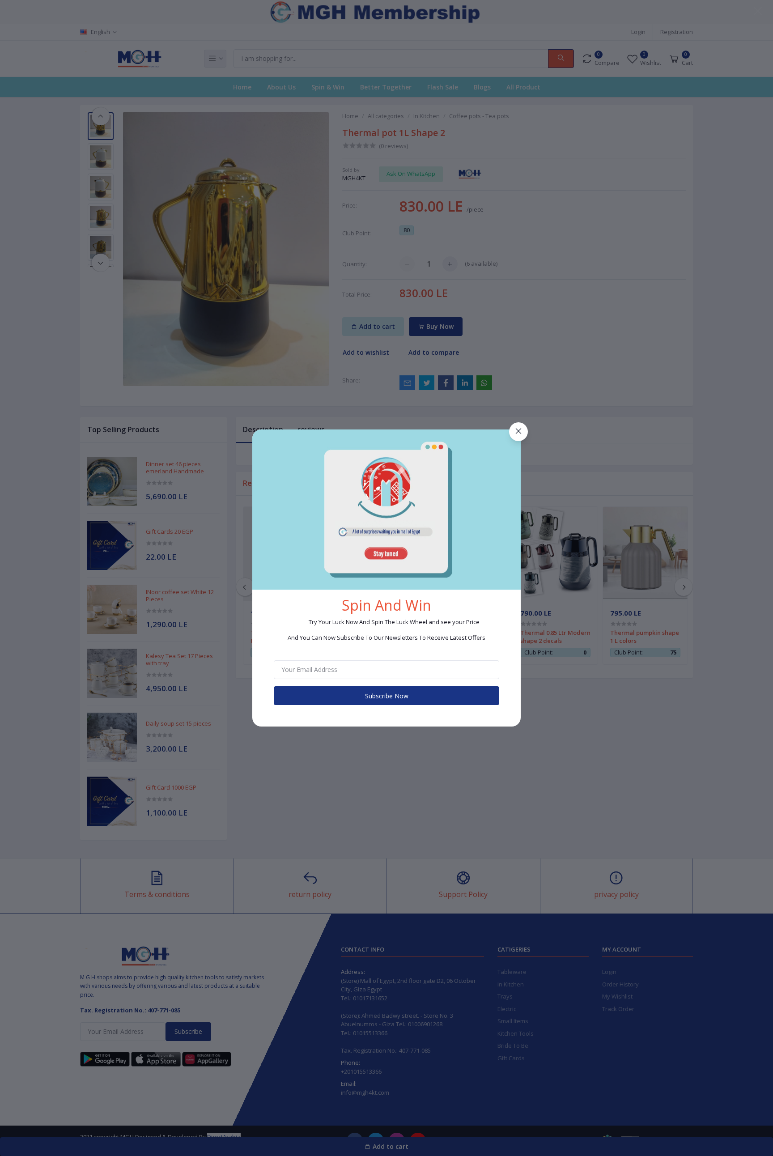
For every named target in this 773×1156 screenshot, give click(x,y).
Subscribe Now (386, 696)
